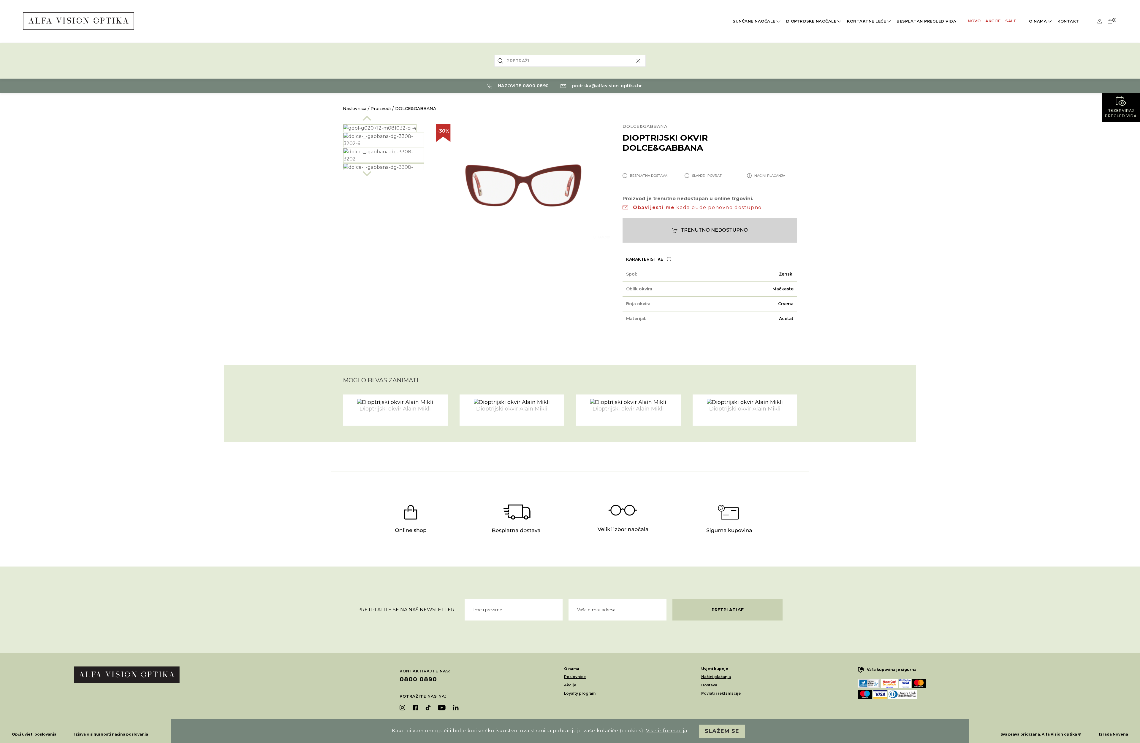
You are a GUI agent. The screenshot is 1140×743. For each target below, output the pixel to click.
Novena (1120, 734)
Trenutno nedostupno (714, 230)
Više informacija (666, 731)
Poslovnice (575, 676)
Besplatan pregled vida (926, 21)
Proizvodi (380, 108)
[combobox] (570, 61)
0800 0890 (418, 679)
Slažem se (722, 731)
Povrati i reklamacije (721, 693)
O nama (1038, 21)
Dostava (709, 685)
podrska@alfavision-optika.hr (606, 85)
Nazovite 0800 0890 (522, 85)
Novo (974, 20)
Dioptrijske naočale (811, 21)
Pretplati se (728, 609)
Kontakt (1068, 21)
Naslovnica (354, 108)
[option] (383, 140)
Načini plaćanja (716, 676)
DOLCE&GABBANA (415, 108)
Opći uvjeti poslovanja (34, 734)
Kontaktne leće (866, 21)
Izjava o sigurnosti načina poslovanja (111, 734)
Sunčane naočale (754, 21)
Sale (1010, 20)
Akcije (992, 20)
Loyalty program (580, 693)
